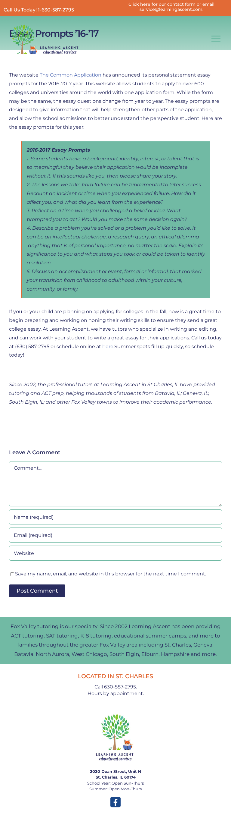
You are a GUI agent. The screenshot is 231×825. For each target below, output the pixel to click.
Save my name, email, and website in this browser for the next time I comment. (110, 574)
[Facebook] (115, 798)
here (107, 346)
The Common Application (70, 75)
